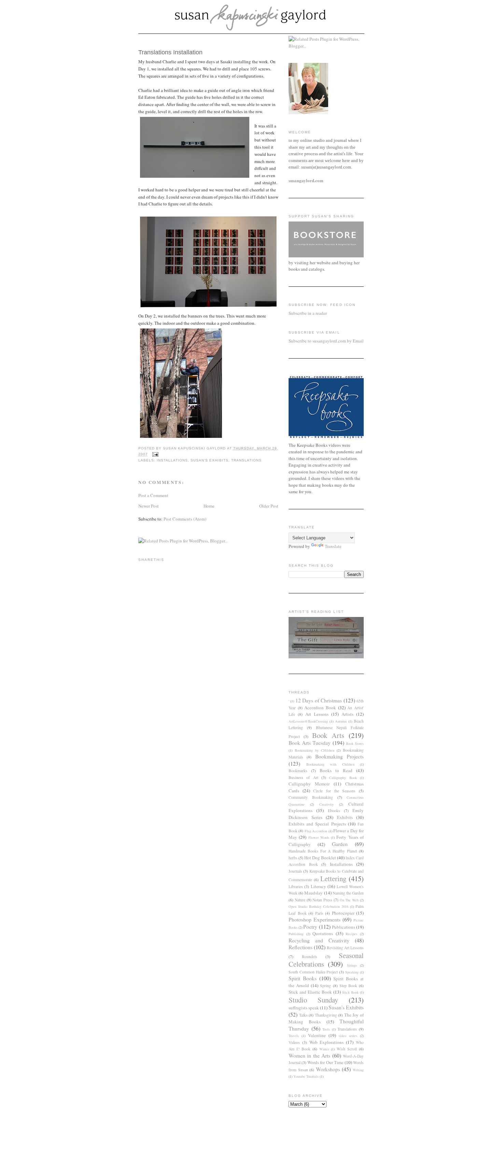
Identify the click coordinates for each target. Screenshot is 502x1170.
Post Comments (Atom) (185, 519)
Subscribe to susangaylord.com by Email (326, 341)
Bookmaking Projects (339, 756)
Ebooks (334, 810)
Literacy (318, 886)
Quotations (322, 933)
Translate (333, 546)
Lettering (333, 878)
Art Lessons (317, 714)
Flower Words (318, 837)
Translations (246, 460)
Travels (294, 1035)
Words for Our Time (325, 1062)
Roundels (309, 956)
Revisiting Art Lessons (345, 947)
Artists (347, 714)
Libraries (296, 886)
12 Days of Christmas (318, 700)
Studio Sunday (313, 1000)
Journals (295, 871)
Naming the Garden (348, 893)
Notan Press (322, 899)
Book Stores (355, 743)
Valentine (317, 1035)
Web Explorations (326, 1042)
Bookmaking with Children (330, 764)
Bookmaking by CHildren (314, 750)
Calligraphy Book (343, 777)
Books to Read (336, 770)
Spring (325, 985)
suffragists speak (304, 1008)
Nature (300, 899)
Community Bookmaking (311, 797)
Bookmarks (298, 770)
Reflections (300, 947)
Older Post (268, 506)
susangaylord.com (306, 180)
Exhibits (345, 817)
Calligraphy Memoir (309, 784)
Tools (326, 1029)
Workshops (328, 1069)
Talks (303, 1015)
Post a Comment (153, 495)
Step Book (348, 985)
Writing (358, 1069)
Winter (324, 1049)
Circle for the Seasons (334, 790)
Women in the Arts (309, 1055)
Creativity (326, 804)
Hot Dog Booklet (320, 858)
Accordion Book (320, 707)
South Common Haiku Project (313, 971)
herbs (293, 857)
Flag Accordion (316, 831)
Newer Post (148, 506)
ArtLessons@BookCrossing (308, 721)
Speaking (352, 972)
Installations (172, 460)
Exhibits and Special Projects (317, 824)
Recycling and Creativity (319, 940)
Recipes (351, 933)
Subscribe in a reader (308, 313)
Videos (294, 1042)
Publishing (296, 933)
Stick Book (350, 992)
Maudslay (313, 893)
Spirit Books (303, 978)
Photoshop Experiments (314, 919)
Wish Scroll (347, 1048)
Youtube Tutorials (306, 1076)
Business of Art (303, 777)
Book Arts (328, 735)
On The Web (349, 900)
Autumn (341, 721)
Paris (319, 913)
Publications (343, 927)
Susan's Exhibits (209, 460)
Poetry (310, 926)
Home (209, 506)
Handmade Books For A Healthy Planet (323, 850)
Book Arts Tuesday (310, 742)
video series (347, 1035)
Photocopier (343, 913)
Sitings (352, 965)
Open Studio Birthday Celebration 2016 (318, 906)
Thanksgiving (326, 1015)
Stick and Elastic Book (310, 992)
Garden (340, 843)
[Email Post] (155, 454)
